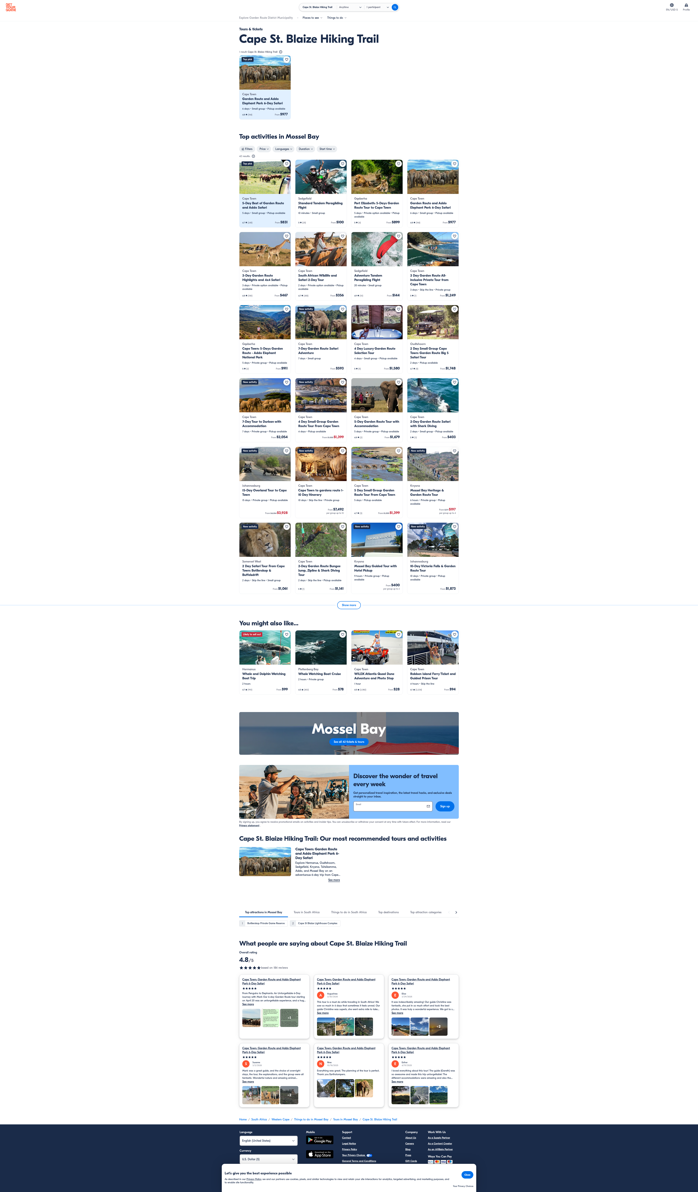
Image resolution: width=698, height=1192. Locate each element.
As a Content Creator (440, 1143)
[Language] (672, 5)
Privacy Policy (349, 1149)
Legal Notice (349, 1143)
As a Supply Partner (439, 1137)
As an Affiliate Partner (440, 1149)
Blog (407, 1149)
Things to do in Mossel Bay (311, 1119)
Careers (409, 1143)
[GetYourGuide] (11, 7)
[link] (265, 87)
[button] (265, 87)
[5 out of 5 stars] (274, 988)
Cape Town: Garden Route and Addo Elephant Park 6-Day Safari (271, 981)
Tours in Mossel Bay (345, 1119)
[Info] (280, 52)
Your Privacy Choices (354, 1155)
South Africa (259, 1119)
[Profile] (686, 5)
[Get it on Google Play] (319, 1140)
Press (408, 1155)
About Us (410, 1137)
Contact (346, 1137)
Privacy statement (249, 825)
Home (243, 1119)
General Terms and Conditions (359, 1161)
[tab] (263, 912)
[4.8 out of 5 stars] (250, 967)
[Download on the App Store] (319, 1155)
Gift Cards (411, 1161)
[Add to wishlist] (286, 59)
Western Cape (280, 1119)
